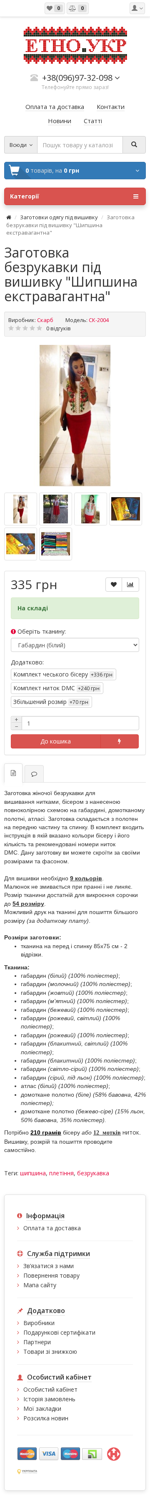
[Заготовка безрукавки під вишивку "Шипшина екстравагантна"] (75, 415)
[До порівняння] (130, 584)
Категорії (24, 196)
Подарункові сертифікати (59, 1332)
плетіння (61, 1173)
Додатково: (27, 662)
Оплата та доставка (52, 1228)
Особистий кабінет (50, 1389)
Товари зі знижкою (50, 1351)
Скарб (45, 320)
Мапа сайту (39, 1285)
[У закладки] (113, 584)
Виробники (39, 1323)
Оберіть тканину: (41, 631)
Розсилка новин (45, 1418)
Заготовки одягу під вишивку (59, 217)
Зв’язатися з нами (48, 1266)
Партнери (37, 1342)
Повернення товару (51, 1275)
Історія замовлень (49, 1399)
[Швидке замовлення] (119, 741)
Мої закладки (42, 1408)
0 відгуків (58, 328)
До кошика (55, 741)
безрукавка (93, 1173)
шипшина (33, 1173)
